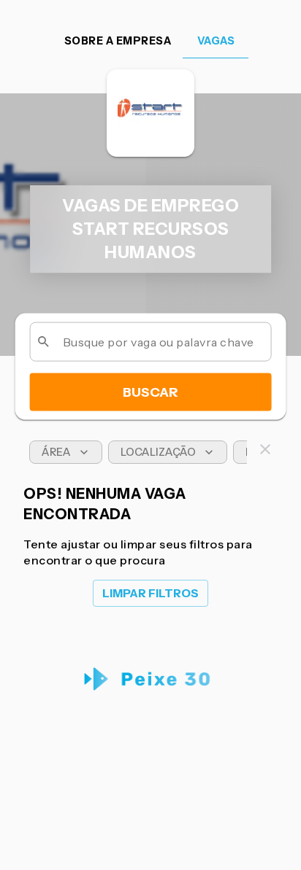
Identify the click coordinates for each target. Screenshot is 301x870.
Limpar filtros (150, 593)
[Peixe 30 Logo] (151, 679)
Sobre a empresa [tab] (118, 40)
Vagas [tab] (216, 40)
